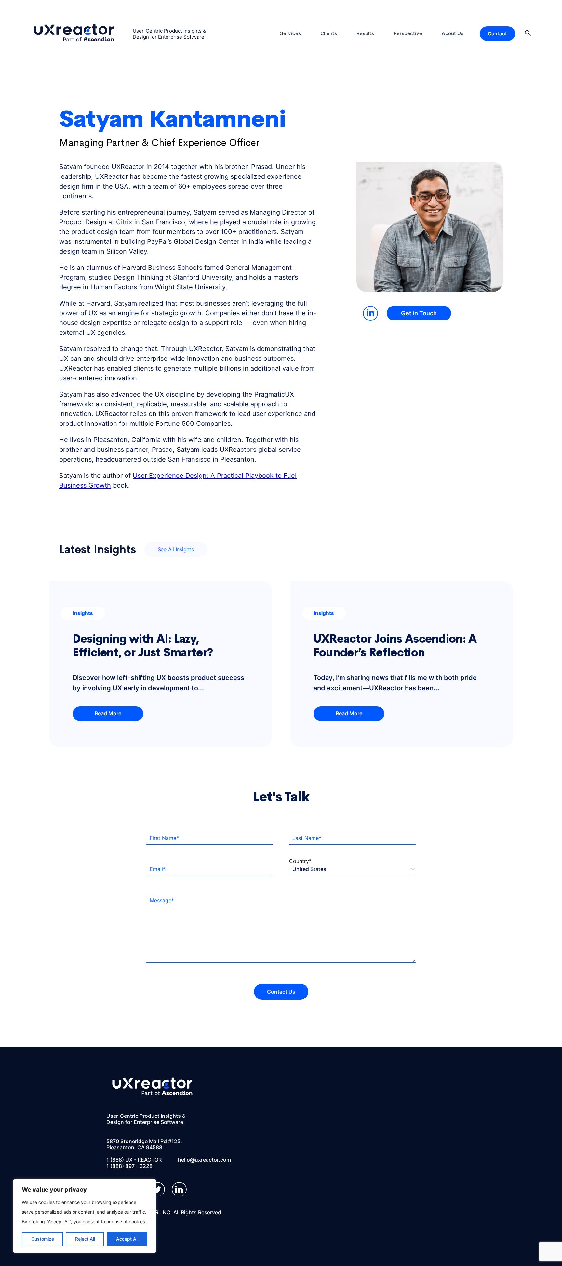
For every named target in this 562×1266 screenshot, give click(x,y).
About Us (452, 33)
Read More (108, 713)
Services (290, 33)
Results (365, 33)
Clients (328, 33)
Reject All (85, 1239)
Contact (497, 34)
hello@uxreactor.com (204, 1159)
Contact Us (281, 991)
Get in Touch (419, 313)
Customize (42, 1239)
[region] (84, 1216)
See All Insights (176, 549)
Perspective (408, 33)
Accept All (127, 1239)
